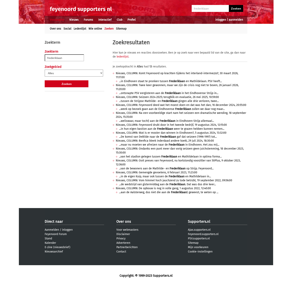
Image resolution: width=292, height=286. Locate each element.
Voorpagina (57, 19)
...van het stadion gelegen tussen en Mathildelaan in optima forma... (170, 156)
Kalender (50, 243)
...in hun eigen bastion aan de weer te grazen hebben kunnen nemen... (171, 129)
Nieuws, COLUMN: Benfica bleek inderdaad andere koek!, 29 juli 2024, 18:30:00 (165, 140)
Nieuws (74, 19)
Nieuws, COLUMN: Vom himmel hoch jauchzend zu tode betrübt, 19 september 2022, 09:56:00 (174, 180)
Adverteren (123, 243)
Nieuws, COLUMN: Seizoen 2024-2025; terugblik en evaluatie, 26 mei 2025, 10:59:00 (167, 97)
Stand (48, 238)
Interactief (105, 19)
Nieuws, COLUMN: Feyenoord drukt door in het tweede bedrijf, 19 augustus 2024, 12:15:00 (171, 125)
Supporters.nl (199, 221)
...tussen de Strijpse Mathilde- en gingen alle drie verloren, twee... (169, 101)
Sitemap (121, 28)
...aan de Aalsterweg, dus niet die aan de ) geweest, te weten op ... (168, 192)
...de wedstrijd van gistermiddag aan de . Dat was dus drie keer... (167, 184)
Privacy (121, 238)
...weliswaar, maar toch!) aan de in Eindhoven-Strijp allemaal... (166, 121)
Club (119, 19)
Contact (121, 251)
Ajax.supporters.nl (199, 229)
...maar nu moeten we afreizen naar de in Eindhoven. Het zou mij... (169, 144)
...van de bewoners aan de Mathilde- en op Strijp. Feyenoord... (166, 168)
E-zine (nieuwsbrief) (57, 247)
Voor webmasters (127, 229)
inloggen (220, 19)
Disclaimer (123, 234)
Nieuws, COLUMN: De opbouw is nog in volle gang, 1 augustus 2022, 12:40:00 (163, 188)
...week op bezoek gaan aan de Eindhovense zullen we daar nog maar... (172, 109)
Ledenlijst (80, 28)
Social (67, 28)
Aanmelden (52, 229)
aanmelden (236, 19)
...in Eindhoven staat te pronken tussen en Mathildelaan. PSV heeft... (170, 81)
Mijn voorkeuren (198, 247)
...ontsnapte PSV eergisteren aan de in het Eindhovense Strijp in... (168, 93)
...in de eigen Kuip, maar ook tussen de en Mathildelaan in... (165, 176)
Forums (88, 19)
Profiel (132, 19)
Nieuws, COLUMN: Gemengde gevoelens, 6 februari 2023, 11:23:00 (156, 172)
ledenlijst (123, 56)
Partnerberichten (127, 247)
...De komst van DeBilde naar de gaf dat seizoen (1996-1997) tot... (168, 136)
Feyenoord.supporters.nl (203, 234)
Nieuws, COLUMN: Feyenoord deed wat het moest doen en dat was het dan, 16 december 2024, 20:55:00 (181, 105)
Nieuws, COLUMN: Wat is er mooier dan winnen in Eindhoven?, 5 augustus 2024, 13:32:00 (171, 132)
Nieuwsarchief (54, 251)
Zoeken (109, 28)
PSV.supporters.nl (199, 238)
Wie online (95, 28)
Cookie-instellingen (200, 251)
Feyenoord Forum (56, 234)
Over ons (55, 28)
